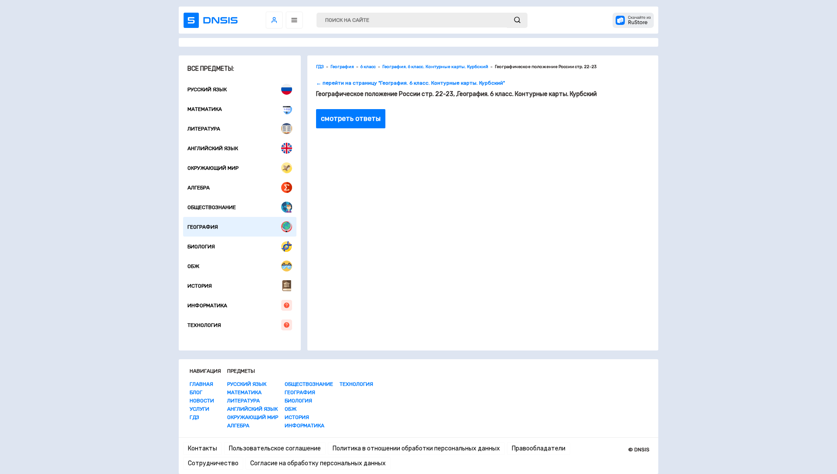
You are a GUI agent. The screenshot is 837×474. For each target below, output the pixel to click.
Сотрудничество (213, 463)
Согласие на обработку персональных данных (318, 463)
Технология (204, 325)
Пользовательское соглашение (275, 448)
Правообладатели (538, 448)
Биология (201, 247)
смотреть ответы (351, 118)
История (199, 286)
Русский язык (207, 89)
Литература (203, 129)
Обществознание (211, 207)
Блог (196, 392)
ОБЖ (193, 266)
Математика (204, 109)
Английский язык (212, 148)
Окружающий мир (212, 168)
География (202, 227)
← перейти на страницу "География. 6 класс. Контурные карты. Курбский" (410, 83)
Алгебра (198, 188)
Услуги (199, 409)
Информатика (207, 305)
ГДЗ (194, 417)
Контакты (202, 448)
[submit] (517, 20)
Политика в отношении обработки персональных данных (416, 448)
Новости (202, 401)
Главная (201, 384)
